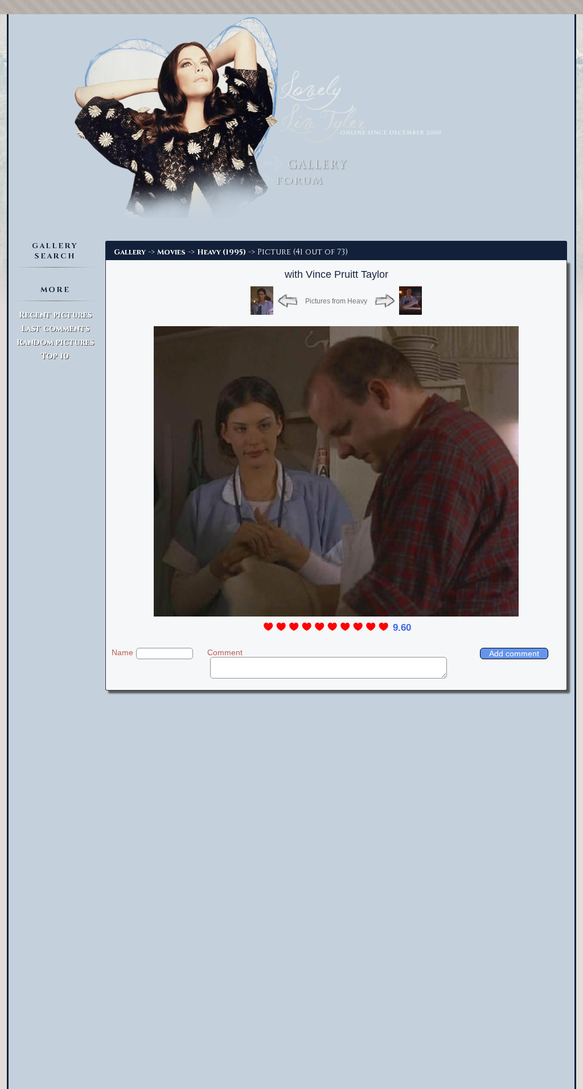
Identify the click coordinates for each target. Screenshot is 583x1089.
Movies (171, 252)
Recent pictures (55, 315)
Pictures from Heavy (336, 301)
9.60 (402, 627)
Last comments (55, 328)
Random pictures (55, 342)
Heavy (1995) (221, 252)
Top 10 (55, 356)
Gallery (130, 252)
